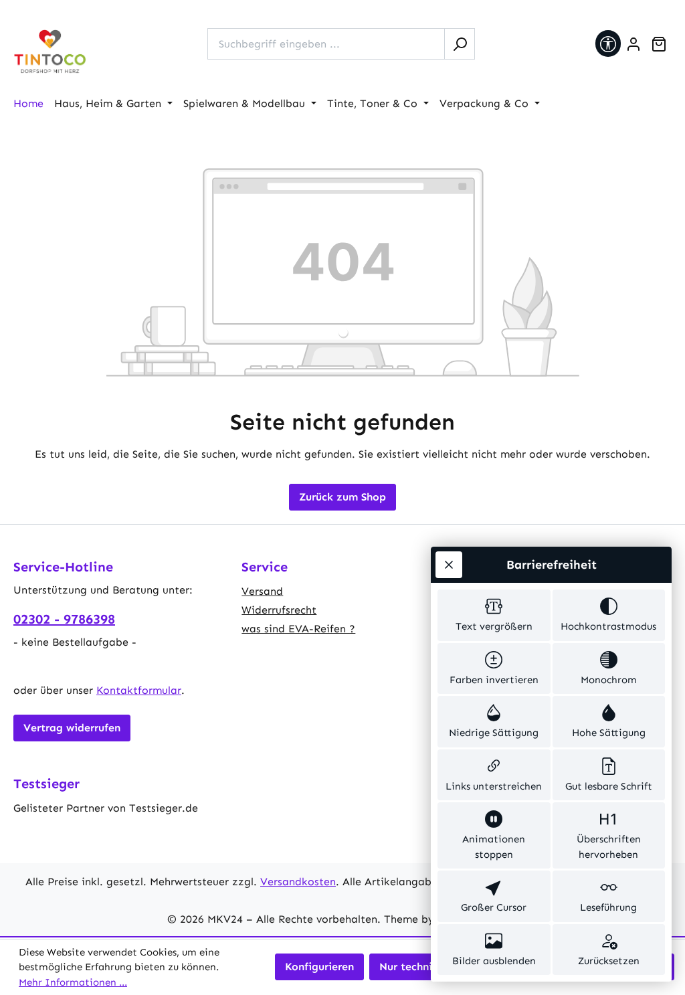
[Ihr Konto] (633, 44)
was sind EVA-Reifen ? (298, 628)
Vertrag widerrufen (71, 727)
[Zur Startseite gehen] (50, 51)
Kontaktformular (138, 690)
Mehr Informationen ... (73, 982)
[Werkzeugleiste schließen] (448, 564)
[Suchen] (459, 44)
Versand (262, 591)
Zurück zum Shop (342, 496)
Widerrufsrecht (278, 610)
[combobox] (326, 44)
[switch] (494, 615)
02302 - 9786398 (64, 619)
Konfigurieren (319, 966)
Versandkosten (298, 881)
